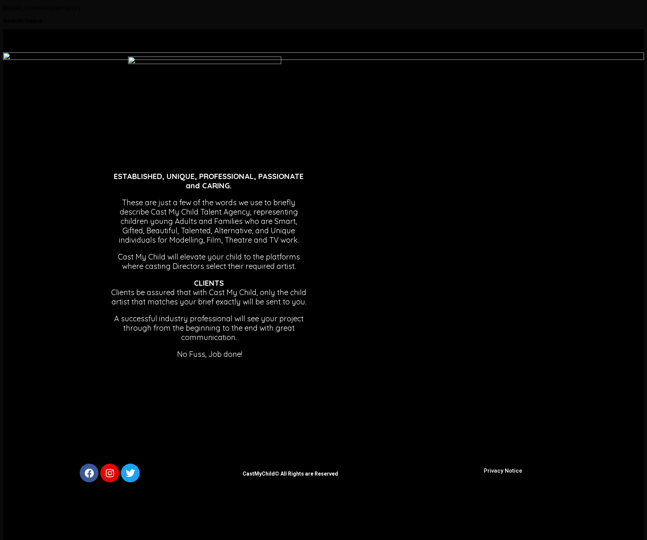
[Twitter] (130, 473)
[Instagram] (109, 473)
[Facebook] (89, 473)
